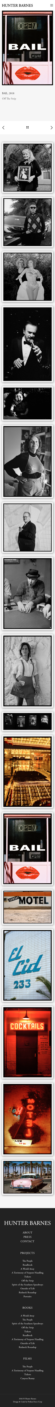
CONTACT (27, 1241)
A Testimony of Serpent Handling (27, 1272)
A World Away (27, 1268)
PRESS (27, 1237)
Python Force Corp (35, 1402)
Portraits (27, 1296)
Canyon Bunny (27, 1378)
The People (27, 1260)
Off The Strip (9, 98)
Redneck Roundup (27, 1292)
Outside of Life (27, 1288)
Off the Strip (27, 1280)
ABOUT (27, 1232)
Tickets (27, 1276)
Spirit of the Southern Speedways (27, 1284)
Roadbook (27, 1264)
